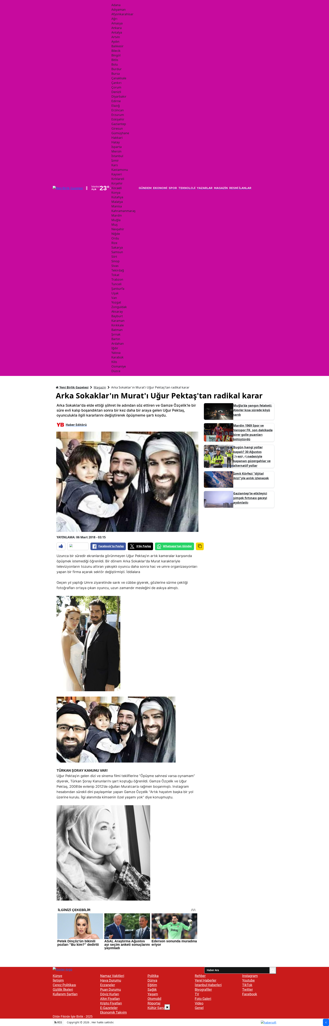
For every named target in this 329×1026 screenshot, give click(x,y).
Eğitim (152, 985)
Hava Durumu (110, 980)
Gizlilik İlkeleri (63, 989)
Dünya (152, 980)
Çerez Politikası (64, 985)
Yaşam (153, 994)
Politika (153, 976)
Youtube (248, 980)
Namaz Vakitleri (112, 976)
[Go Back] (326, 1022)
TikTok (247, 985)
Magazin (100, 387)
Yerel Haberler (205, 980)
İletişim (58, 980)
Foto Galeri (203, 999)
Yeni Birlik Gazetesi (74, 387)
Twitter (247, 989)
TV (197, 994)
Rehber (200, 976)
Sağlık (152, 989)
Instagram (250, 976)
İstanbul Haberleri (208, 985)
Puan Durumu (110, 989)
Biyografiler (203, 989)
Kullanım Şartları (65, 994)
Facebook (249, 994)
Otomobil (154, 999)
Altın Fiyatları (110, 999)
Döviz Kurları (109, 994)
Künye (57, 976)
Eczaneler (107, 985)
